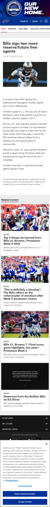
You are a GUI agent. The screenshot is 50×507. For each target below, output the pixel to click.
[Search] (41, 21)
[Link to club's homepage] (5, 20)
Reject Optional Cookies (25, 494)
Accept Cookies (25, 502)
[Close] (47, 444)
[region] (25, 473)
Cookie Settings (25, 486)
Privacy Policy (12, 480)
